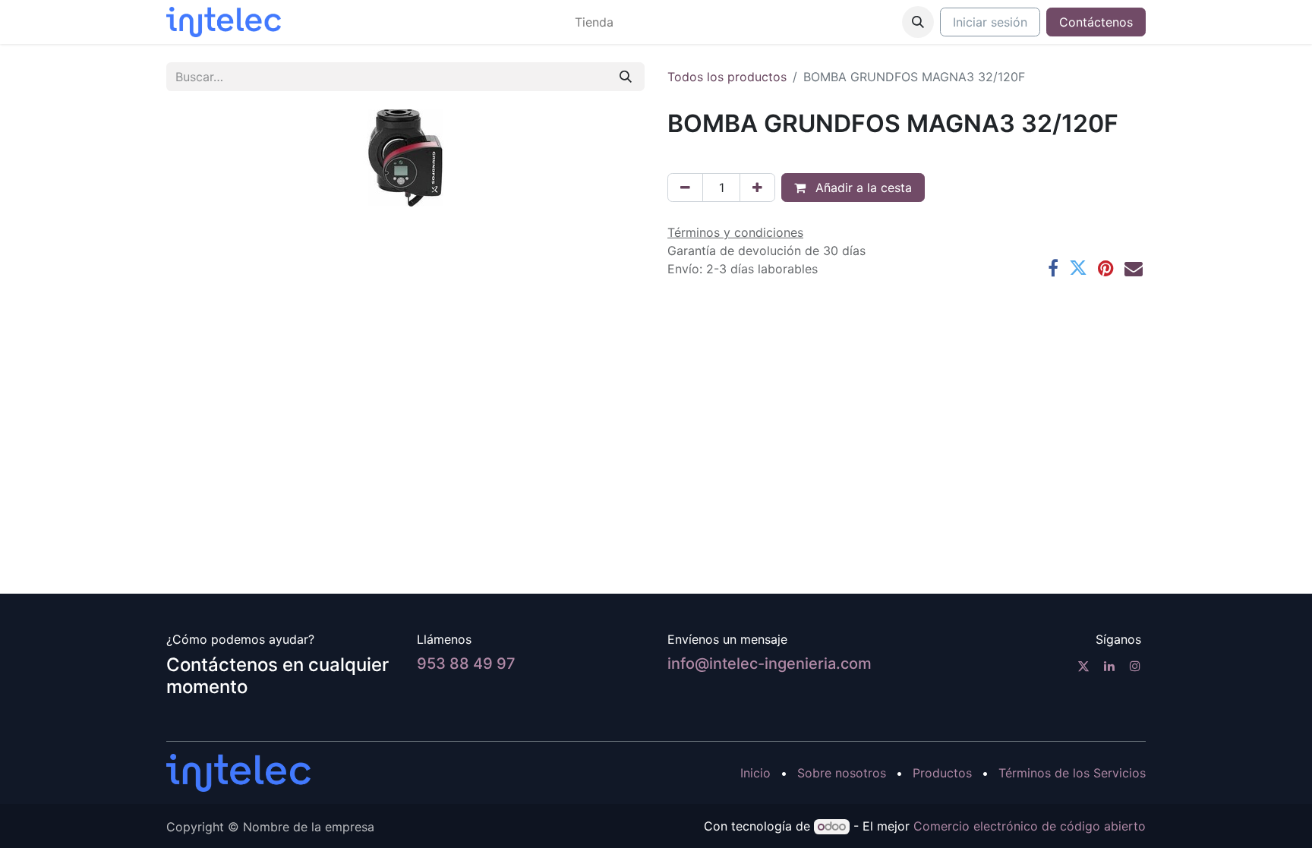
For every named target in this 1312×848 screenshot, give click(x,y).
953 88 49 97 (466, 663)
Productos (942, 772)
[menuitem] (594, 22)
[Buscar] (626, 76)
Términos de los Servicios (1072, 772)
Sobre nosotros (841, 772)
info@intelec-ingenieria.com (769, 663)
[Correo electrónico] (1133, 268)
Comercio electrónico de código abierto (1029, 826)
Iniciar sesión (990, 22)
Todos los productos (727, 76)
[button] (918, 22)
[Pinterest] (1106, 268)
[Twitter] (1078, 268)
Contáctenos (1096, 22)
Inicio (755, 772)
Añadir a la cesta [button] (862, 187)
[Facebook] (1053, 268)
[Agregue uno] (757, 187)
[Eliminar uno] (685, 187)
